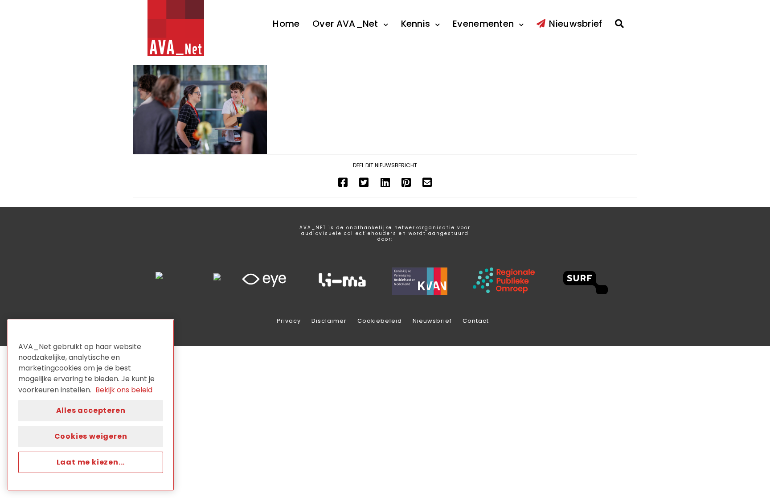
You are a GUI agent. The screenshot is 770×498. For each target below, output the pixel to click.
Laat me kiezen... (91, 462)
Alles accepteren (91, 410)
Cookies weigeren (90, 436)
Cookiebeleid (379, 321)
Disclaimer (329, 321)
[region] (90, 405)
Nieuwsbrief (432, 321)
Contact (476, 321)
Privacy (289, 321)
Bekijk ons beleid (123, 390)
